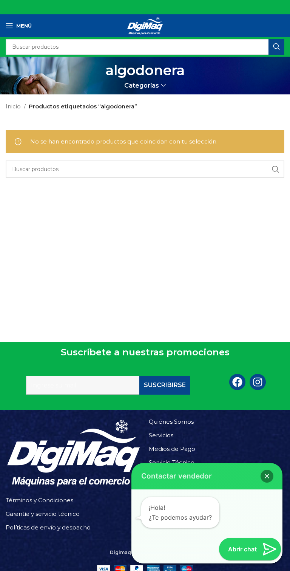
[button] (267, 476)
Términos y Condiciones (39, 500)
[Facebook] (237, 382)
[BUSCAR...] (276, 47)
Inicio (13, 106)
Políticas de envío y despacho (48, 527)
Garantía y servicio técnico (43, 513)
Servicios (161, 435)
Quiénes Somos (171, 421)
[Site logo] (145, 25)
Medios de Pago (172, 448)
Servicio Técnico (171, 462)
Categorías (141, 85)
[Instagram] (258, 382)
